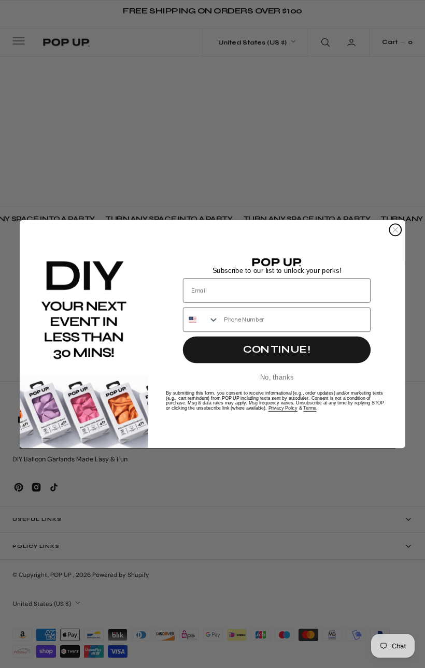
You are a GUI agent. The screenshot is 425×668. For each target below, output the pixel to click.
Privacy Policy (283, 408)
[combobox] (201, 319)
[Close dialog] (395, 230)
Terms (309, 408)
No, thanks (277, 377)
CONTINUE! (276, 349)
